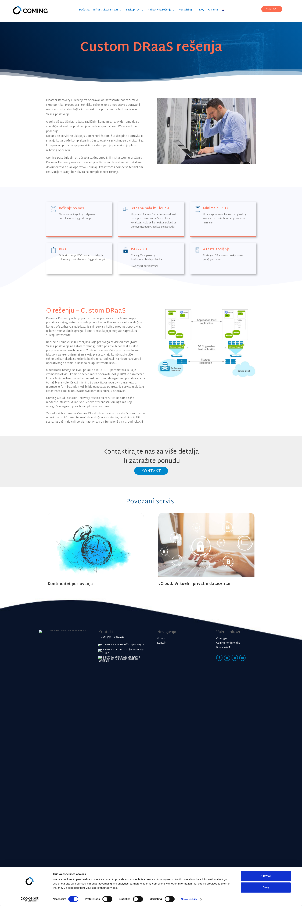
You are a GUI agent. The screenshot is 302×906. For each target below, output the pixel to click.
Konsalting (185, 10)
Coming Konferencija (228, 643)
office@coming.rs (134, 644)
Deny (266, 887)
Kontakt (151, 471)
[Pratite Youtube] (242, 658)
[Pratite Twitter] (227, 658)
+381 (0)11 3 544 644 (112, 637)
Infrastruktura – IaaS (105, 10)
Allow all (266, 875)
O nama (213, 10)
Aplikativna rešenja (159, 10)
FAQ (201, 10)
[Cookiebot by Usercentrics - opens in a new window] (29, 899)
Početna (84, 10)
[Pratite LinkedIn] (235, 658)
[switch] (107, 899)
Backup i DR (133, 10)
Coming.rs (221, 638)
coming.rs (104, 661)
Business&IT (223, 647)
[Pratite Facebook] (219, 658)
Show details (189, 899)
